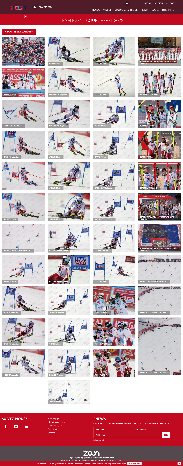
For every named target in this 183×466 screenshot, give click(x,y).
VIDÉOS (107, 10)
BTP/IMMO (168, 10)
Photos (95, 10)
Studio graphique (126, 10)
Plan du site (53, 429)
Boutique (158, 3)
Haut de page (53, 419)
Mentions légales (55, 426)
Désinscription (99, 440)
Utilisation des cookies (57, 422)
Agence (148, 3)
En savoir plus (134, 464)
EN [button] (127, 4)
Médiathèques (150, 10)
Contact (51, 433)
